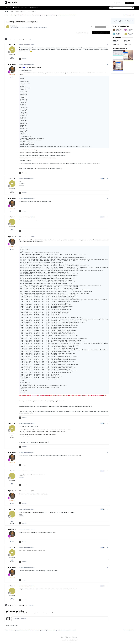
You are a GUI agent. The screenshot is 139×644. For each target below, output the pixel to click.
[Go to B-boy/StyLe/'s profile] (125, 30)
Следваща (21, 39)
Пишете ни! (68, 637)
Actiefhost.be (76, 640)
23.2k (12, 77)
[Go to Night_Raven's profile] (12, 69)
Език (62, 637)
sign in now (37, 612)
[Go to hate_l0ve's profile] (7, 26)
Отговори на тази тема (101, 32)
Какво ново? (24, 7)
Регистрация (130, 2)
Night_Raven (12, 64)
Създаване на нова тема (83, 32)
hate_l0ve (14, 26)
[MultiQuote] (20, 59)
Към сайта (8, 7)
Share (92, 26)
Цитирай (24, 58)
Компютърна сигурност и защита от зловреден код (34, 27)
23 (12, 57)
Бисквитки (75, 637)
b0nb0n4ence (119, 33)
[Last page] (26, 39)
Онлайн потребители (20, 11)
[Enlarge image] (31, 51)
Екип (12, 11)
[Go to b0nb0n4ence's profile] (114, 34)
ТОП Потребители (32, 11)
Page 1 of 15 (32, 39)
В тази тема (126, 7)
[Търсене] (132, 8)
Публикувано (26, 44)
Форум (6, 11)
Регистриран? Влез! (118, 3)
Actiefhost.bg (68, 640)
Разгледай (16, 7)
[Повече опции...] (107, 45)
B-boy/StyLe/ (131, 29)
